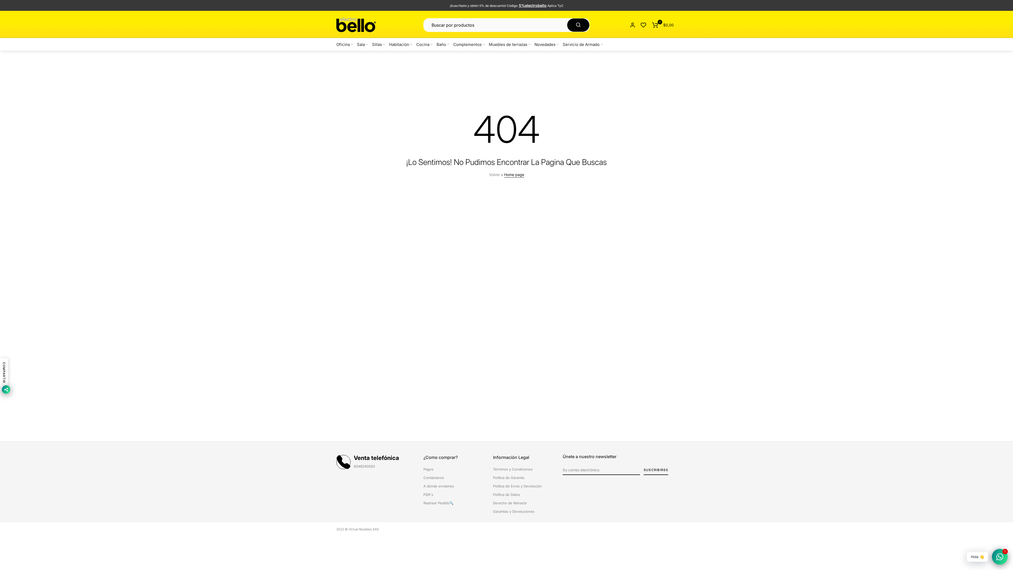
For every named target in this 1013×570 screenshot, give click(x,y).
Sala (361, 44)
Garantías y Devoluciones (513, 511)
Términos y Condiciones (513, 469)
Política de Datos (506, 494)
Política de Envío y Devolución (517, 486)
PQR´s (428, 494)
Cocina (422, 44)
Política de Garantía (508, 478)
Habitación (399, 44)
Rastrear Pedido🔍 (438, 503)
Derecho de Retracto (510, 503)
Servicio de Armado (581, 44)
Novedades (545, 44)
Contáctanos (433, 478)
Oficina (343, 44)
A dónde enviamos (438, 486)
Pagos (428, 469)
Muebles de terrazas (508, 44)
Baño (441, 44)
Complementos (467, 44)
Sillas (377, 44)
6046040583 (364, 466)
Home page (514, 174)
